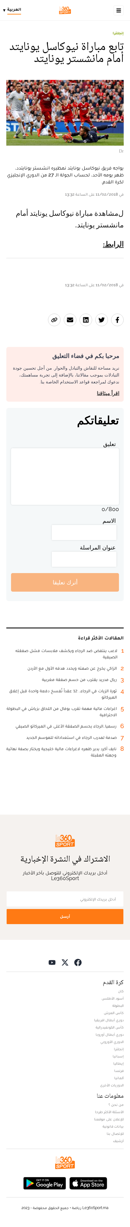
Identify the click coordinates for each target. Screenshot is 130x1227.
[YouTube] (52, 962)
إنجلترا (118, 33)
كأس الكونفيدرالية (110, 1027)
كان (121, 991)
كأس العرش (114, 1013)
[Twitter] (65, 962)
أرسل (65, 916)
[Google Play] (44, 1182)
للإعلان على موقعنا (109, 1119)
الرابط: (113, 244)
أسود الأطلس (113, 998)
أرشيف (118, 1141)
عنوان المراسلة (98, 547)
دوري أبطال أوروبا (110, 1034)
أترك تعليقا (65, 582)
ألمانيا (119, 1078)
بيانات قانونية (113, 1126)
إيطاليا (118, 1063)
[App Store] (88, 1182)
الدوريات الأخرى (112, 1085)
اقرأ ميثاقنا (108, 393)
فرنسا (119, 1070)
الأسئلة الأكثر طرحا (109, 1112)
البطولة (118, 1005)
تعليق (109, 444)
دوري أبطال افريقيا (109, 1020)
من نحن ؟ (116, 1104)
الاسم (109, 520)
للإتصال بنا (115, 1133)
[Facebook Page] (78, 962)
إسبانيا (118, 1056)
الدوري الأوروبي (112, 1042)
